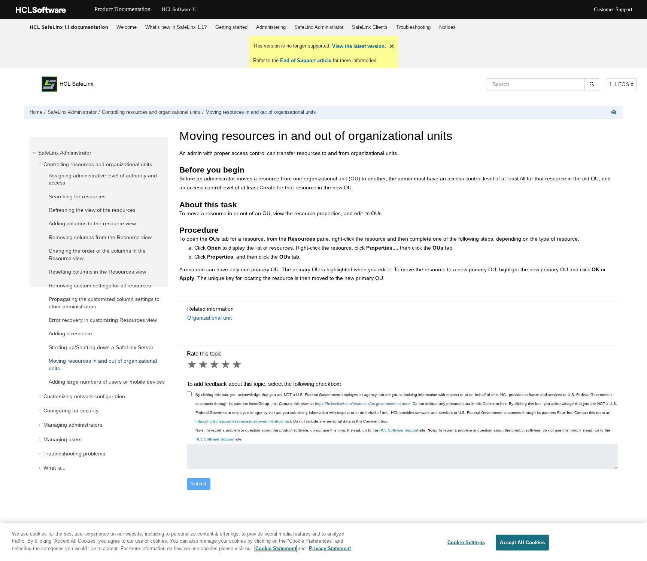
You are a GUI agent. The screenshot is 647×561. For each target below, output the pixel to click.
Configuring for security (70, 411)
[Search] (591, 84)
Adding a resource (70, 333)
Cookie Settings (466, 542)
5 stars (237, 364)
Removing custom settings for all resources (100, 286)
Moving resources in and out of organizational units (261, 112)
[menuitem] (126, 27)
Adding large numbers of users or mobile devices (107, 382)
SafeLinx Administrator (318, 27)
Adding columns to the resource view (92, 223)
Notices (447, 27)
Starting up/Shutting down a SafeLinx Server (101, 347)
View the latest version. (358, 46)
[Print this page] (614, 112)
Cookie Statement (275, 548)
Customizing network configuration (84, 396)
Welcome (126, 27)
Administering (271, 27)
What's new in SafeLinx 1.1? (176, 27)
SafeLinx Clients (370, 27)
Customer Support (613, 9)
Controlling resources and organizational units (151, 112)
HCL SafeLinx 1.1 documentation (69, 27)
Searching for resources (77, 196)
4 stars (226, 364)
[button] (35, 153)
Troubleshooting (413, 27)
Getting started (231, 27)
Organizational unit (209, 318)
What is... (54, 468)
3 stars (215, 364)
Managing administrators (72, 425)
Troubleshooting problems (74, 454)
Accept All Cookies (522, 542)
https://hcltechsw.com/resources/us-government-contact (362, 404)
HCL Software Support (398, 430)
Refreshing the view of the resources (92, 210)
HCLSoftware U (179, 9)
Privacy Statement (330, 548)
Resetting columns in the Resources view (97, 272)
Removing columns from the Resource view (100, 237)
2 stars (203, 364)
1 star (192, 364)
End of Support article (306, 60)
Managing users (62, 439)
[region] (323, 542)
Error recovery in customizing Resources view (103, 320)
